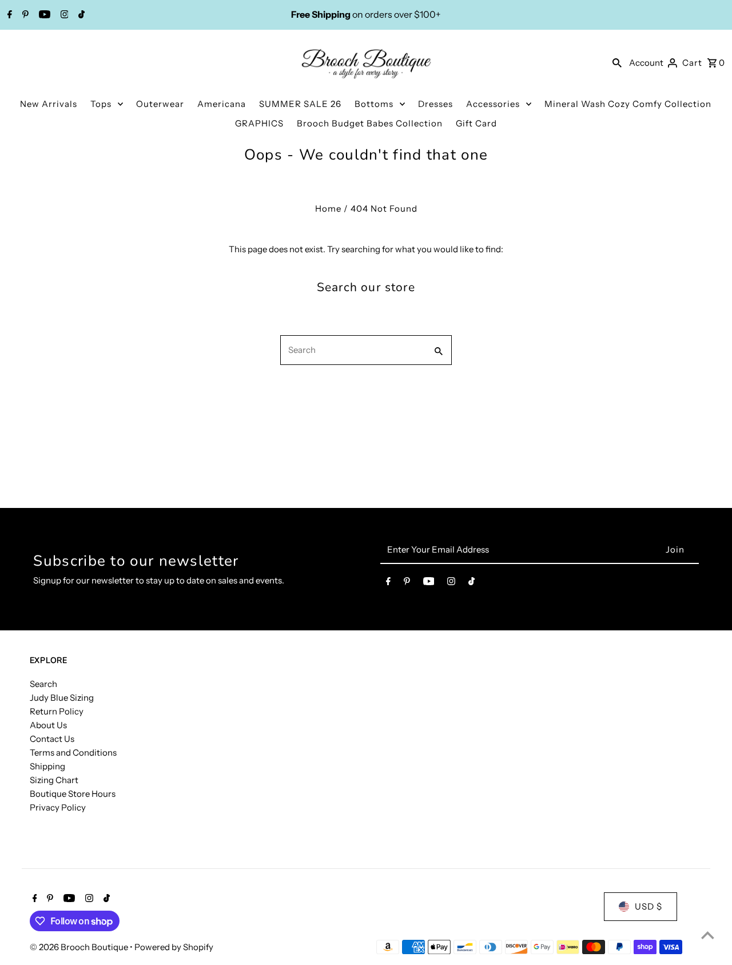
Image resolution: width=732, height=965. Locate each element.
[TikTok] (80, 15)
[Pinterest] (24, 15)
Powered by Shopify (173, 947)
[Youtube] (43, 15)
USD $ (648, 906)
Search (43, 683)
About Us (48, 725)
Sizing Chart (54, 780)
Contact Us (52, 738)
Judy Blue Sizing (62, 697)
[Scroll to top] (708, 935)
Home (328, 208)
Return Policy (56, 711)
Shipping (47, 766)
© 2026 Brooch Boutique (80, 947)
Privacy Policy (58, 807)
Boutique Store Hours (73, 793)
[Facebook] (8, 15)
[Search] (617, 62)
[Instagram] (63, 15)
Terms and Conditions (73, 752)
